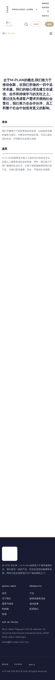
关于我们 (6, 598)
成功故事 (34, 603)
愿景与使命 (7, 603)
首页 (4, 593)
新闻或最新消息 (37, 598)
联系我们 (34, 609)
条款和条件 (45, 9)
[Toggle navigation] (44, 33)
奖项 (4, 614)
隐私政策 (45, 3)
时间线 (5, 609)
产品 (32, 593)
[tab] (27, 122)
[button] (25, 24)
